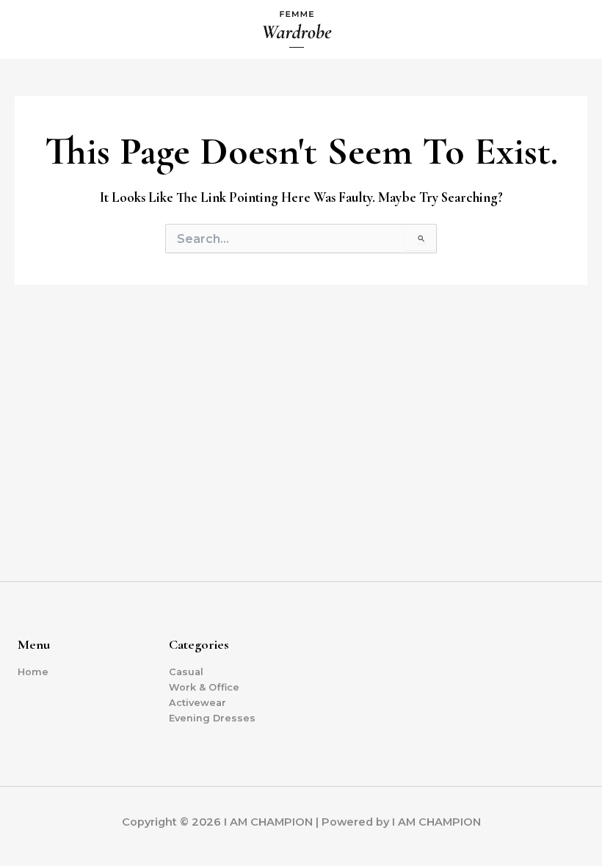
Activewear (197, 702)
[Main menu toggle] (573, 29)
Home (33, 671)
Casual (186, 671)
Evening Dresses (212, 718)
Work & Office (204, 687)
